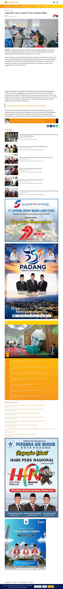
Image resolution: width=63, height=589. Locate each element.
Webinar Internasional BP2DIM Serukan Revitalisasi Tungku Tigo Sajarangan (22, 413)
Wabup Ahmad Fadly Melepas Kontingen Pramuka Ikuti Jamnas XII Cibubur (36, 157)
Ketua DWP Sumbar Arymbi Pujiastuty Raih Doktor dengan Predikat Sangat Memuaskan (24, 409)
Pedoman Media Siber (24, 582)
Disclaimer (15, 582)
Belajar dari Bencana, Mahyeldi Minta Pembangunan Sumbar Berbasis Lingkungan (28, 372)
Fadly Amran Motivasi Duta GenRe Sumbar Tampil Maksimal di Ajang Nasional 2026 (29, 366)
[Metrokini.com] (11, 2)
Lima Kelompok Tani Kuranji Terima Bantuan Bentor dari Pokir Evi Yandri (26, 361)
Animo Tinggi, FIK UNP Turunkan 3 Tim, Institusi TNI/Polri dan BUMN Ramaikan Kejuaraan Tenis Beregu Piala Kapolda (30, 429)
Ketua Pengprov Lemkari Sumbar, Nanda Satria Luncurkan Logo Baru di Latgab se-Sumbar (25, 405)
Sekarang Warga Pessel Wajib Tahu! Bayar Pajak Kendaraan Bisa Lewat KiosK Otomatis (38, 191)
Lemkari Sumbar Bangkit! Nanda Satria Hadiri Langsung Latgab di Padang (21, 425)
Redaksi (32, 582)
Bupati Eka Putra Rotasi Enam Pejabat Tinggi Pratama (31, 179)
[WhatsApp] (57, 126)
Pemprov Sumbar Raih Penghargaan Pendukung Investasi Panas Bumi (20, 434)
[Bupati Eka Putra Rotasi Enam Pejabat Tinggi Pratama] (11, 181)
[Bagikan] (57, 16)
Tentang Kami (8, 582)
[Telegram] (54, 126)
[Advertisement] (31, 78)
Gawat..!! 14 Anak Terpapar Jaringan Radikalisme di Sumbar (23, 384)
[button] (54, 2)
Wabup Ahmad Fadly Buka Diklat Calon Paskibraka (30, 168)
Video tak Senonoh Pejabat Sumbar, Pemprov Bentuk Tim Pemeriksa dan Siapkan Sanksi (24, 417)
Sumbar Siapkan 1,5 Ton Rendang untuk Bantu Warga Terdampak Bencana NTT (27, 378)
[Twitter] (51, 126)
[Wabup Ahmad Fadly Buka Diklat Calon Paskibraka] (11, 170)
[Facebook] (48, 126)
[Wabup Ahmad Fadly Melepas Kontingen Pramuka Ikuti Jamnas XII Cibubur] (11, 159)
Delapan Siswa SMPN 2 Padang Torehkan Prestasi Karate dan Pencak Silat (26, 396)
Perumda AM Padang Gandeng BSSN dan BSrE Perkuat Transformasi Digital (27, 390)
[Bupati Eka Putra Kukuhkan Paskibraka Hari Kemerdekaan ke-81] (11, 148)
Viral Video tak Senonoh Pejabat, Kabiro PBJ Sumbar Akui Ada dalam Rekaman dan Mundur (25, 421)
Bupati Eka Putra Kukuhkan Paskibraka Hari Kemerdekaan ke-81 (33, 146)
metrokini (6, 15)
